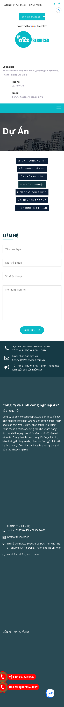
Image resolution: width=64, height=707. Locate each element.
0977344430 (19, 5)
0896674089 (35, 5)
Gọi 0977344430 (22, 346)
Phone (18, 83)
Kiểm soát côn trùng (32, 192)
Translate (42, 26)
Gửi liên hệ (32, 330)
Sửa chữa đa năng (32, 176)
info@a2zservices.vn (18, 536)
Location (31, 70)
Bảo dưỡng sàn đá (32, 168)
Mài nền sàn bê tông (32, 200)
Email (27, 94)
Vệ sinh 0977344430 (21, 677)
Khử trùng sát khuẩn (32, 208)
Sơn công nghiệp (32, 184)
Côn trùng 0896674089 (23, 687)
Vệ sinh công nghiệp (32, 160)
